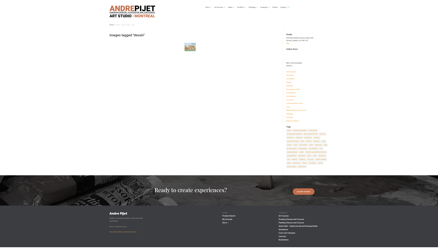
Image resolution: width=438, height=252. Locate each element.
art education (313, 130)
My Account (227, 219)
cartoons (316, 137)
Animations (283, 230)
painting (294, 159)
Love (288, 107)
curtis (302, 141)
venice (320, 163)
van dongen (312, 163)
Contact (283, 7)
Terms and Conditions (124, 232)
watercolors (302, 166)
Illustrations (284, 240)
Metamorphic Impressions (296, 110)
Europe (289, 145)
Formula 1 (290, 100)
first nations (303, 145)
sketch (304, 163)
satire (289, 163)
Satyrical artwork (292, 121)
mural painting (291, 156)
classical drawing (292, 141)
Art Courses (218, 7)
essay (323, 141)
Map (287, 43)
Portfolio (240, 7)
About (230, 7)
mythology (301, 156)
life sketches (313, 148)
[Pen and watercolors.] (190, 47)
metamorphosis (292, 152)
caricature (299, 137)
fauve (295, 145)
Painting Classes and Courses (291, 223)
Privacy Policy (113, 232)
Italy (325, 145)
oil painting (322, 156)
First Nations (291, 93)
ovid (288, 159)
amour (289, 130)
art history (290, 137)
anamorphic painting (299, 130)
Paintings (252, 7)
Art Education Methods (294, 134)
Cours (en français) (287, 233)
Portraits (289, 117)
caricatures (308, 137)
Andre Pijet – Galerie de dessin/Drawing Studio (298, 226)
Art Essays (290, 75)
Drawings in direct (293, 89)
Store (207, 7)
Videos (275, 7)
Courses (282, 236)
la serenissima (292, 148)
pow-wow (310, 159)
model (301, 152)
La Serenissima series (294, 103)
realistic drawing (321, 159)
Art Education (291, 72)
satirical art (296, 163)
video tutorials (291, 166)
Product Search (228, 216)
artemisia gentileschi (310, 134)
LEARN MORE (304, 191)
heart (311, 145)
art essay (322, 134)
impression (318, 145)
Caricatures (290, 79)
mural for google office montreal (316, 152)
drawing (308, 141)
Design (288, 82)
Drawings (264, 7)
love (321, 148)
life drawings (303, 148)
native (309, 156)
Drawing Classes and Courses (291, 219)
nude (314, 156)
